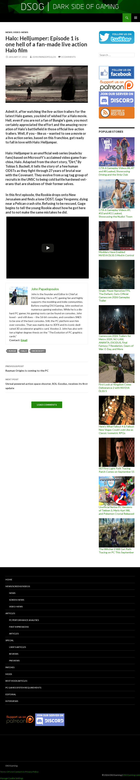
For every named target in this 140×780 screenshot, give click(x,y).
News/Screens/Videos (17, 586)
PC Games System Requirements (23, 687)
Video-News (20, 32)
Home (8, 579)
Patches (9, 667)
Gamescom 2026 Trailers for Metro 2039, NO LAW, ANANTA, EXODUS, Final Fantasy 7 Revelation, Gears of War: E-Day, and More (116, 342)
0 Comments (68, 56)
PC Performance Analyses (24, 620)
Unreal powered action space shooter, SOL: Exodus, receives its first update (46, 384)
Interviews (11, 701)
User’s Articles (17, 647)
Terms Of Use (7, 771)
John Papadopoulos (44, 56)
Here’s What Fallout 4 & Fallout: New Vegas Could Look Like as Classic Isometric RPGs (117, 430)
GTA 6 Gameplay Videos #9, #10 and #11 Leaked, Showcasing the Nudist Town (115, 213)
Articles (10, 613)
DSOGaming (11, 765)
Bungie (12, 351)
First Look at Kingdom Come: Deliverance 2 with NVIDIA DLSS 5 (115, 388)
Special (9, 640)
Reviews (13, 653)
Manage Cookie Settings (11, 778)
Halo (24, 351)
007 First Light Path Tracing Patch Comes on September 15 (116, 470)
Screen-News (16, 599)
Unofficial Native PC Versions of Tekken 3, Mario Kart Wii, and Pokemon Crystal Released (116, 510)
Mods (8, 674)
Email (24, 340)
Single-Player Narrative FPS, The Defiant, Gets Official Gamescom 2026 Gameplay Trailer (114, 295)
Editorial (10, 694)
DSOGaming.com (131, 775)
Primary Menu (135, 17)
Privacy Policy (31, 771)
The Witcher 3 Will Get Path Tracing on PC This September (116, 550)
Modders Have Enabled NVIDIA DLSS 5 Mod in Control (116, 253)
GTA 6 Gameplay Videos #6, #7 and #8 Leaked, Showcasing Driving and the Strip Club (116, 171)
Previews (14, 660)
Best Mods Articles (16, 680)
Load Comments (47, 404)
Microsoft (38, 351)
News (8, 32)
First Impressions (19, 626)
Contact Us (19, 771)
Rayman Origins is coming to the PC (26, 368)
